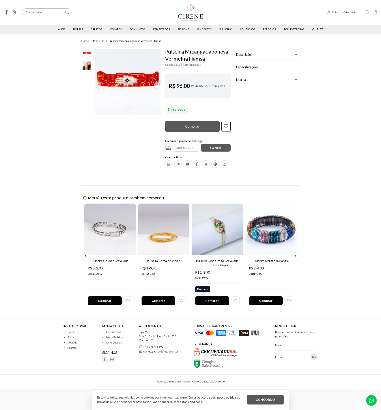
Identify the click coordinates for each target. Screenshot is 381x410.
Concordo (265, 399)
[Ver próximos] (294, 256)
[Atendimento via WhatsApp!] (371, 400)
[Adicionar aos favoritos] (127, 300)
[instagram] (14, 12)
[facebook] (7, 12)
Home (85, 41)
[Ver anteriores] (86, 256)
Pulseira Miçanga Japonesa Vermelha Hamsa (135, 41)
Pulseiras (98, 41)
